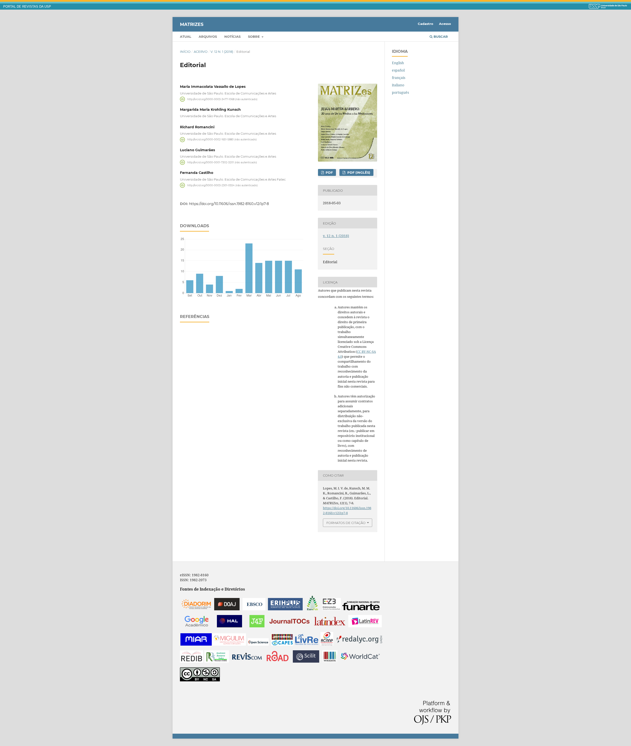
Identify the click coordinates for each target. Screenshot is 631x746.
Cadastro (425, 24)
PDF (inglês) (358, 172)
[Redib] (191, 661)
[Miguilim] (229, 644)
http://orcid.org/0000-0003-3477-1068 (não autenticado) (222, 99)
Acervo (201, 52)
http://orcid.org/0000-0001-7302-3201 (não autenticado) (222, 162)
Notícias (232, 36)
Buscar (440, 36)
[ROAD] (277, 661)
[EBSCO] (254, 609)
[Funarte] (361, 609)
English (398, 62)
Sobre (254, 36)
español (398, 70)
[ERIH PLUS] (285, 609)
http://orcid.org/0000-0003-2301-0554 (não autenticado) (222, 185)
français (398, 77)
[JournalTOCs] (289, 626)
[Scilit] (306, 661)
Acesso (445, 24)
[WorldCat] (360, 661)
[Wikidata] (330, 661)
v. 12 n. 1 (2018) (221, 52)
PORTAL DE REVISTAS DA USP (27, 6)
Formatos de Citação (346, 523)
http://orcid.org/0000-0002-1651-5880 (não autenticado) (222, 139)
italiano (398, 85)
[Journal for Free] (257, 626)
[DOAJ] (226, 609)
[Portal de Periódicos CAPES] (282, 644)
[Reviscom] (247, 661)
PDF (329, 172)
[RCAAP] (326, 644)
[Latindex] (329, 626)
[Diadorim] (196, 609)
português (400, 92)
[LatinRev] (365, 626)
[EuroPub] (312, 609)
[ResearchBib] (216, 661)
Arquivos (208, 36)
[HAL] (229, 626)
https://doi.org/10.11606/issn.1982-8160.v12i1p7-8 (229, 204)
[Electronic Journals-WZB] (331, 609)
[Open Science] (258, 644)
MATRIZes (191, 24)
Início (185, 52)
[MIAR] (196, 644)
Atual (185, 36)
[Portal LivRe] (306, 644)
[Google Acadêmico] (196, 626)
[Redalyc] (359, 644)
